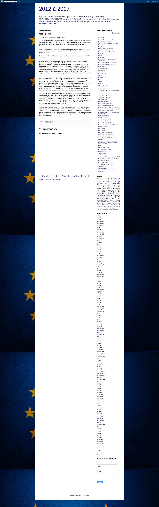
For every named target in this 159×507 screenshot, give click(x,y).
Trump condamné (102, 153)
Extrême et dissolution (103, 155)
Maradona (101, 46)
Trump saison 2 (102, 166)
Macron (118, 200)
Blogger (87, 495)
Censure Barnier (102, 168)
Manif (104, 204)
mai (98, 246)
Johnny (100, 72)
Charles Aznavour (102, 68)
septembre (99, 225)
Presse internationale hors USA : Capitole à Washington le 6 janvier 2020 (109, 109)
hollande (105, 181)
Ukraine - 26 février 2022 (104, 123)
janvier (98, 231)
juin (98, 244)
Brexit (116, 203)
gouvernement (112, 190)
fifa (116, 209)
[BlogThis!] (47, 122)
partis (105, 185)
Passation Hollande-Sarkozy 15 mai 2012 (108, 107)
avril (98, 219)
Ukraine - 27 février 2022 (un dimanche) (108, 124)
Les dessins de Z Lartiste (104, 41)
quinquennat (100, 203)
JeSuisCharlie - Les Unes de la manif (107, 94)
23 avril (100, 75)
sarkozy (108, 195)
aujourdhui (110, 204)
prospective (115, 206)
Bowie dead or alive (103, 85)
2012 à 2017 (54, 9)
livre (103, 209)
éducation (103, 197)
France (112, 193)
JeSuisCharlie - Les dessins (105, 95)
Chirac (100, 55)
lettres (116, 204)
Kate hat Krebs (102, 151)
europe (108, 187)
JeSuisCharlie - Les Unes (104, 97)
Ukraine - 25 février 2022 (104, 121)
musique (115, 201)
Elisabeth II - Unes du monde (105, 136)
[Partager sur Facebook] (50, 122)
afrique (99, 193)
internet (99, 187)
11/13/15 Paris (102, 87)
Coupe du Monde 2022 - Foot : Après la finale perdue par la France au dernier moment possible (108, 142)
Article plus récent (48, 176)
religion (115, 198)
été (119, 193)
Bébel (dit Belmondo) (103, 115)
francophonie (106, 198)
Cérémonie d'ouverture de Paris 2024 (107, 162)
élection (99, 188)
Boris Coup (101, 57)
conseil (111, 207)
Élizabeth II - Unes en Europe (105, 134)
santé (111, 200)
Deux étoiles (101, 70)
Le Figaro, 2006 (78, 68)
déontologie (115, 179)
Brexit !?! (100, 83)
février (98, 263)
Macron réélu (101, 128)
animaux (105, 207)
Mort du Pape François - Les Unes (106, 170)
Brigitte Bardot (101, 172)
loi (105, 193)
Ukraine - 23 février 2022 (104, 117)
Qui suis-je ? (101, 89)
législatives (117, 195)
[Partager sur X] (49, 122)
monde (100, 179)
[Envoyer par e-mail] (45, 122)
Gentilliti (109, 206)
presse (108, 192)
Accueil (65, 176)
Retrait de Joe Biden (103, 160)
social (108, 188)
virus (113, 209)
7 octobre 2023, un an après (105, 164)
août (98, 216)
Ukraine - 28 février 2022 (104, 126)
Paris (102, 190)
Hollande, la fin (102, 77)
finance (118, 188)
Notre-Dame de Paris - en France (106, 64)
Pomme (102, 201)
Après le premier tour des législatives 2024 (109, 157)
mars (98, 229)
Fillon (99, 79)
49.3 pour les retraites (103, 147)
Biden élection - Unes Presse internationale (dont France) (105, 49)
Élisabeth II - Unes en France (105, 132)
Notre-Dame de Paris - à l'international (108, 62)
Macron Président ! (103, 74)
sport (101, 195)
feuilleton (99, 204)
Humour (116, 207)
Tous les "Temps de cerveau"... (106, 40)
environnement (101, 200)
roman (104, 206)
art (114, 185)
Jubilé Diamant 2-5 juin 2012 (105, 105)
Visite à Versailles (102, 99)
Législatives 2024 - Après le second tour (108, 158)
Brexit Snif (100, 53)
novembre (99, 223)
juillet (98, 218)
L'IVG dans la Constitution (104, 149)
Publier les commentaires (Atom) (54, 179)
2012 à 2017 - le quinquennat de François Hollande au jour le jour (108, 44)
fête (115, 187)
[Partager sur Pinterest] (52, 122)
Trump (100, 81)
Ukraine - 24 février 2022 (104, 119)
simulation (99, 207)
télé (44, 124)
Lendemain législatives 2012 (105, 103)
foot (116, 192)
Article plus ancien (82, 176)
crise (108, 201)
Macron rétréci (102, 130)
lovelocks (99, 206)
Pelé (99, 145)
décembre (99, 221)
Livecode (99, 209)
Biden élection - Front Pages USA (106, 52)
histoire (111, 197)
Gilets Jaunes (101, 66)
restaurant (108, 209)
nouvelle (116, 183)
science (99, 192)
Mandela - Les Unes (103, 101)
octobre (99, 236)
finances (109, 203)
